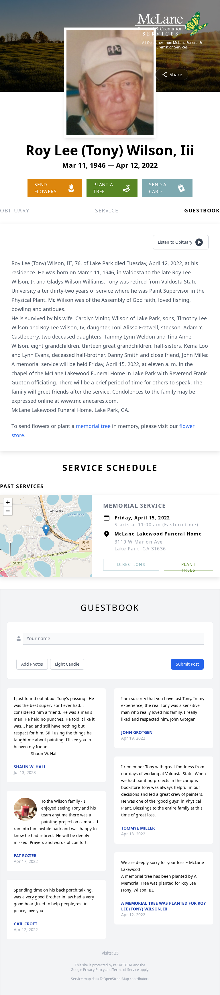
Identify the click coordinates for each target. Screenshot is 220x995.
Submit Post (187, 664)
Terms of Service (125, 969)
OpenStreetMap (116, 978)
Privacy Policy (94, 969)
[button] (46, 530)
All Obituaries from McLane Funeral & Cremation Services (172, 45)
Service (107, 210)
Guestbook (202, 210)
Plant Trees (188, 566)
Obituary (14, 210)
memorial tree (93, 426)
